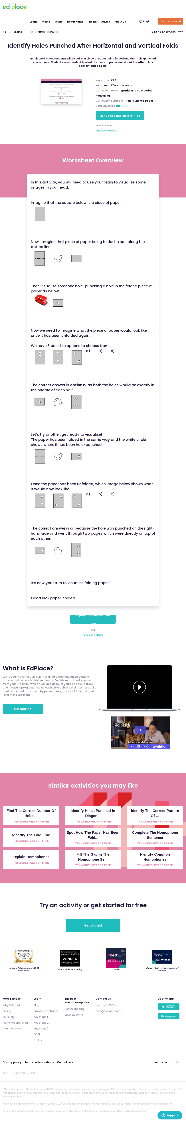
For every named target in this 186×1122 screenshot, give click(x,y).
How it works (75, 21)
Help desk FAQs (105, 1005)
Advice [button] (105, 21)
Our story (9, 1017)
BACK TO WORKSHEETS (168, 32)
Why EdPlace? (11, 1005)
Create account (170, 21)
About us (120, 21)
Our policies (65, 1062)
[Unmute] (131, 746)
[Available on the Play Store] (170, 1018)
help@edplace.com (108, 1011)
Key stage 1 (41, 1017)
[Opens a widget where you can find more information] (169, 1115)
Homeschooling (74, 1009)
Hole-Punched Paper (139, 101)
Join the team (12, 1028)
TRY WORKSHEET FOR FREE (31, 821)
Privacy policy (12, 1062)
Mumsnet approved (15, 1023)
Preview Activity (106, 130)
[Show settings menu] (138, 746)
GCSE (37, 1034)
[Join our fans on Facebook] (177, 1062)
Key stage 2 (41, 1023)
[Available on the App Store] (170, 1008)
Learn (33, 21)
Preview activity (93, 635)
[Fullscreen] (145, 746)
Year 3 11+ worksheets (118, 85)
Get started (22, 709)
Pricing (92, 21)
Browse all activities (46, 1011)
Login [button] (146, 21)
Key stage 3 (41, 1028)
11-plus (38, 1040)
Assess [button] (46, 21)
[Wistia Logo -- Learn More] (159, 746)
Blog (36, 1005)
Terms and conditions (39, 1062)
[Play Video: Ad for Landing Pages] (140, 730)
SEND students (74, 1015)
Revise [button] (58, 21)
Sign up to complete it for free (120, 116)
